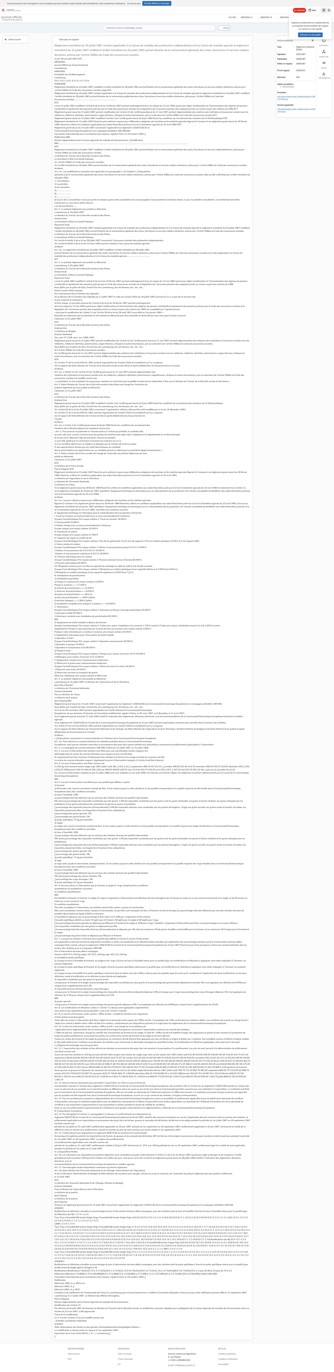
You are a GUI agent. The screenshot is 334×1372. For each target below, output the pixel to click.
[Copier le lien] (289, 92)
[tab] (323, 42)
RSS (69, 1359)
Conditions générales (227, 1354)
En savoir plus (134, 3)
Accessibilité (223, 1364)
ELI (119, 1364)
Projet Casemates (125, 1359)
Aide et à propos (125, 1354)
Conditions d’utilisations (228, 1359)
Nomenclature (288, 87)
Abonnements (74, 1354)
